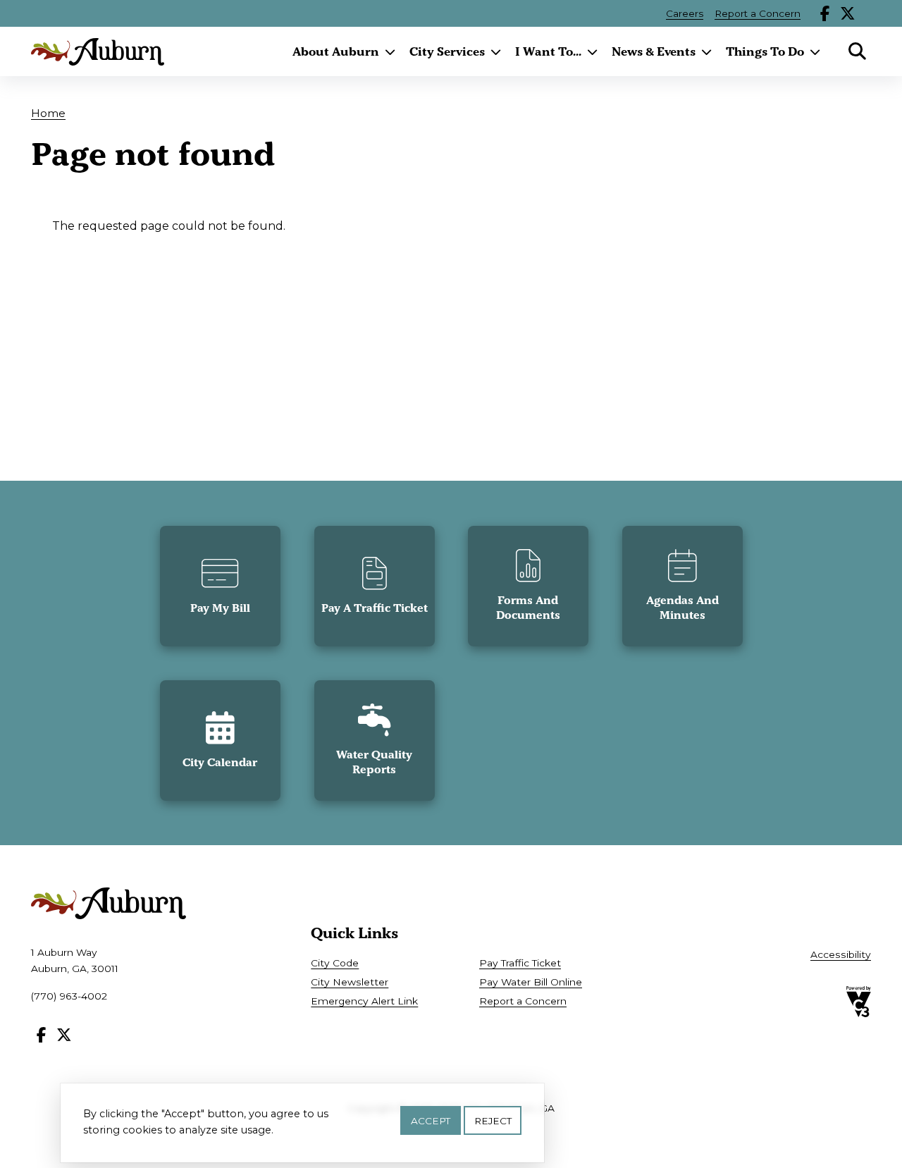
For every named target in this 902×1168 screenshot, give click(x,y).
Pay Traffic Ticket (520, 963)
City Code (335, 963)
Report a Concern (758, 13)
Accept (430, 1120)
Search (857, 51)
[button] (220, 586)
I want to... (548, 51)
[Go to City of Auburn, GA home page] (97, 51)
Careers (684, 13)
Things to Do (765, 51)
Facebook (825, 13)
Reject (493, 1120)
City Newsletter (349, 982)
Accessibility (840, 954)
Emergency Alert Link (364, 1001)
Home (48, 113)
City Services (447, 51)
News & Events (654, 51)
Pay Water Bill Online (530, 982)
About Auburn (335, 51)
